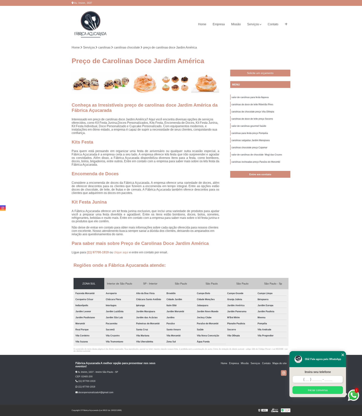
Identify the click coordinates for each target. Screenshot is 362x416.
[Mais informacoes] (286, 24)
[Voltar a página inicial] (90, 24)
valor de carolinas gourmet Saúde (249, 126)
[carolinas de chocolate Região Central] (86, 84)
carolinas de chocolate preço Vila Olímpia (253, 111)
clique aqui (121, 252)
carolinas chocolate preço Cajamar (249, 147)
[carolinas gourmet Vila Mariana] (116, 84)
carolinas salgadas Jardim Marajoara (251, 140)
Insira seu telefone (318, 372)
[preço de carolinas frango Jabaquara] (205, 84)
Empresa (219, 24)
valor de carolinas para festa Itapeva (250, 97)
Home (202, 24)
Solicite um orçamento (260, 73)
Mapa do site (279, 363)
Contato (273, 24)
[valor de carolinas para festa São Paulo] (175, 84)
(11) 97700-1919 (98, 252)
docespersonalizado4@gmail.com (95, 392)
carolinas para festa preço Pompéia (250, 133)
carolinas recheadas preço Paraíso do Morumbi (256, 162)
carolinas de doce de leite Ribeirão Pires (252, 104)
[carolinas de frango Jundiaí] (145, 84)
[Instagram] (284, 373)
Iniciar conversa (317, 390)
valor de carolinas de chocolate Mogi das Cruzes (257, 154)
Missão (236, 24)
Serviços (253, 24)
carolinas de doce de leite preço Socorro (252, 119)
